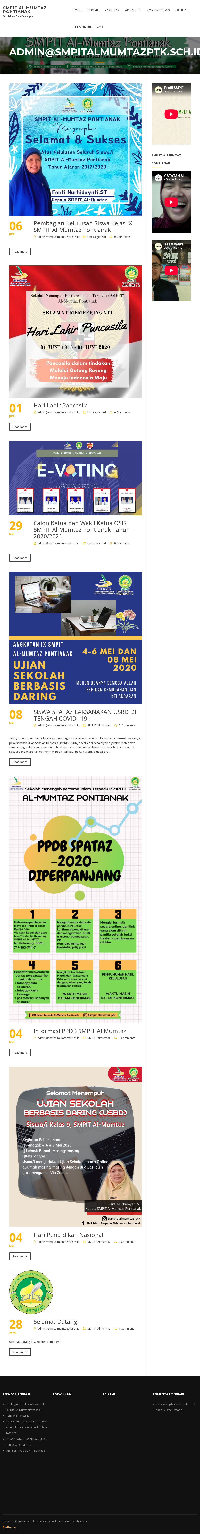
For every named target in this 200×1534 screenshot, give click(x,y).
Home (77, 10)
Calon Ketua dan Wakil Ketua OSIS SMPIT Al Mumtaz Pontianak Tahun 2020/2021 (82, 529)
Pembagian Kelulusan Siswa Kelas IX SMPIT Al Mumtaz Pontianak (83, 226)
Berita (181, 10)
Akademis (133, 10)
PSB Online (81, 26)
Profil (93, 10)
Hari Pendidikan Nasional (68, 1235)
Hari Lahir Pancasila (61, 405)
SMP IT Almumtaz (99, 725)
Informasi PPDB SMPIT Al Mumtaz (80, 1031)
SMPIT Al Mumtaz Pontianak (24, 9)
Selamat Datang (55, 1321)
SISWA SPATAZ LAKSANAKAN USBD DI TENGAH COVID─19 (85, 715)
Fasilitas (112, 10)
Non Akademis (158, 10)
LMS (100, 26)
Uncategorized (97, 237)
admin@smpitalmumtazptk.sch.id (58, 237)
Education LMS (67, 1521)
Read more (20, 251)
